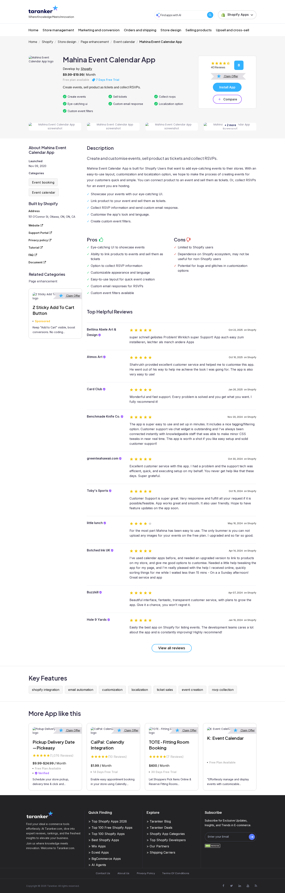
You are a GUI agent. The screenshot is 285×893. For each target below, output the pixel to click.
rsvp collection (223, 690)
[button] (237, 14)
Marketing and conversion (99, 30)
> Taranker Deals (159, 827)
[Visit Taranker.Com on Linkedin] (240, 886)
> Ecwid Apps (98, 852)
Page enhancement (95, 42)
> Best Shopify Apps (103, 840)
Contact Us (103, 873)
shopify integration (45, 690)
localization (139, 690)
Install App (227, 87)
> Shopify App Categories (166, 834)
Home (33, 30)
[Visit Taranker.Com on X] (231, 886)
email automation (80, 690)
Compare (230, 99)
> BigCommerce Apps (104, 859)
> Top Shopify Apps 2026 (107, 821)
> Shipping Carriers (161, 852)
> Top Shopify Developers (166, 840)
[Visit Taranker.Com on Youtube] (248, 886)
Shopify (47, 42)
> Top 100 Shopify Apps (106, 834)
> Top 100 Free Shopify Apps (110, 827)
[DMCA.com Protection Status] (212, 846)
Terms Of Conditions (175, 873)
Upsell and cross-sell (232, 30)
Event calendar (124, 42)
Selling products (199, 30)
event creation (192, 690)
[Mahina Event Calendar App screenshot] (55, 127)
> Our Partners (158, 846)
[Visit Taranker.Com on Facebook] (223, 886)
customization (112, 690)
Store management (58, 30)
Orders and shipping (140, 30)
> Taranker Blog (159, 821)
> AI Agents (97, 865)
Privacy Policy (146, 873)
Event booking (43, 182)
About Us (123, 873)
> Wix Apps (97, 846)
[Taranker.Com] (43, 9)
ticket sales (165, 690)
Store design (171, 30)
